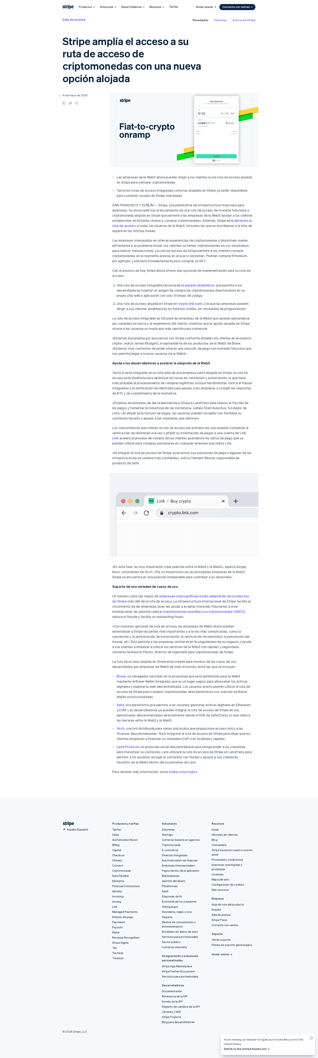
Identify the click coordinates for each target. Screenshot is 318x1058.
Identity (117, 891)
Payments (118, 922)
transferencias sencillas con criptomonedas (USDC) (204, 611)
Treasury (118, 958)
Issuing (116, 901)
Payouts (117, 927)
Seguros (167, 917)
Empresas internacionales (178, 865)
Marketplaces (170, 876)
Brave (121, 676)
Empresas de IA (172, 896)
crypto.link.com (190, 303)
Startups (167, 834)
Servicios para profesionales (180, 937)
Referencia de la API (174, 996)
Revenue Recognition (125, 937)
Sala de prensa (74, 19)
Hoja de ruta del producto (228, 904)
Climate (117, 860)
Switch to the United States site (245, 1049)
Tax (114, 948)
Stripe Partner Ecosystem (178, 971)
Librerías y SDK (171, 1012)
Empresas (168, 829)
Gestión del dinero (174, 881)
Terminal (117, 953)
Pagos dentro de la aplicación (180, 870)
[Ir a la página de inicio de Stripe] (67, 823)
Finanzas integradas (175, 855)
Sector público (171, 942)
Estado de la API (172, 1001)
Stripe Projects (171, 1017)
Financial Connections (126, 886)
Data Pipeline (120, 876)
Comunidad (219, 845)
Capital (116, 850)
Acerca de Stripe (244, 20)
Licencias (218, 874)
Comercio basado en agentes (181, 840)
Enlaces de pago (122, 917)
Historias (220, 20)
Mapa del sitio (220, 879)
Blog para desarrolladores (178, 1022)
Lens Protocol (128, 747)
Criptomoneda (121, 870)
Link (115, 438)
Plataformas (170, 886)
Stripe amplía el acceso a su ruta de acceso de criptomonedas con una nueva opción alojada (132, 59)
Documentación (172, 991)
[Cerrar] (311, 1038)
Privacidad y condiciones (227, 859)
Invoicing (117, 896)
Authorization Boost (125, 840)
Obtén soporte (221, 940)
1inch (121, 728)
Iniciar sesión (204, 7)
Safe (120, 705)
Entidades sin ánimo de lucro (180, 931)
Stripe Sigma (120, 942)
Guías (215, 829)
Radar (116, 932)
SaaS (165, 891)
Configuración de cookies (228, 884)
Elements (118, 881)
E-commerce (170, 850)
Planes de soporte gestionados (232, 945)
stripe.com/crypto (183, 772)
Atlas (115, 834)
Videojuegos (170, 906)
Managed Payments (125, 912)
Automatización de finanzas (179, 860)
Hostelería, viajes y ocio (177, 912)
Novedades (200, 20)
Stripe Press (219, 920)
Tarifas (173, 6)
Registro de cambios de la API (181, 1006)
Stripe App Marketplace (177, 966)
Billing (115, 845)
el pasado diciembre (197, 285)
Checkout (118, 855)
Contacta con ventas (236, 7)
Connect (117, 865)
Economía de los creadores (179, 901)
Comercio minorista (174, 947)
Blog (214, 840)
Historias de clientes (225, 834)
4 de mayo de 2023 (75, 95)
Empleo (216, 909)
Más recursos (220, 890)
